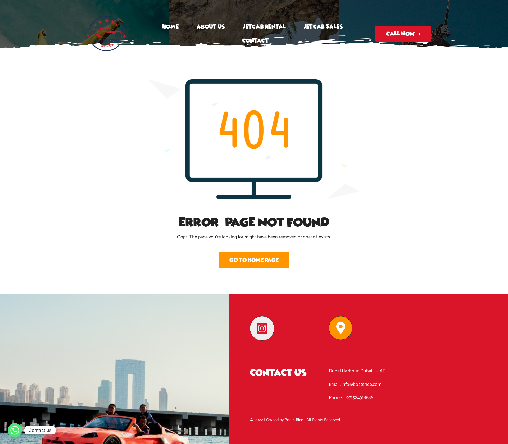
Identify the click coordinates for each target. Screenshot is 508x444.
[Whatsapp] (15, 430)
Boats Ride (294, 420)
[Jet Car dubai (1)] (106, 6)
